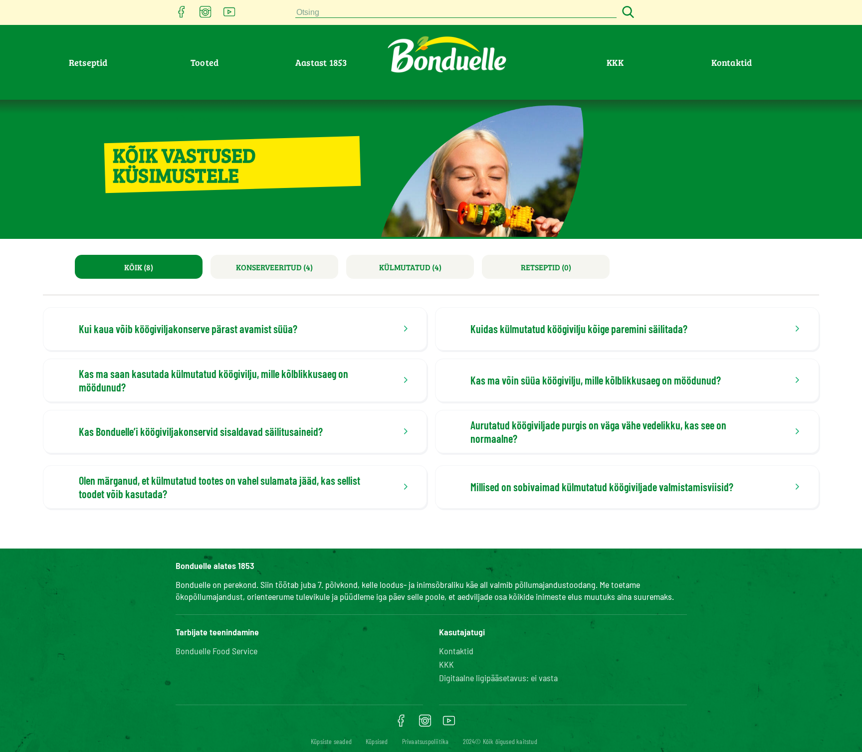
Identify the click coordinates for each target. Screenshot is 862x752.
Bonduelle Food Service (216, 650)
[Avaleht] (180, 118)
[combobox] (456, 12)
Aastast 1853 (321, 62)
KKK (615, 62)
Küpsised (377, 741)
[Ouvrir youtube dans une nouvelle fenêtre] (229, 14)
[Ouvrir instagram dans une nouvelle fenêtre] (206, 14)
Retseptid (88, 62)
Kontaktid (731, 62)
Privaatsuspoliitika (425, 741)
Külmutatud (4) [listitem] (410, 267)
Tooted (204, 62)
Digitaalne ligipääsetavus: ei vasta (498, 677)
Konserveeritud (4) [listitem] (274, 267)
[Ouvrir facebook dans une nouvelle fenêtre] (182, 14)
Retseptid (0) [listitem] (546, 267)
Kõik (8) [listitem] (138, 267)
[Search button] (626, 12)
